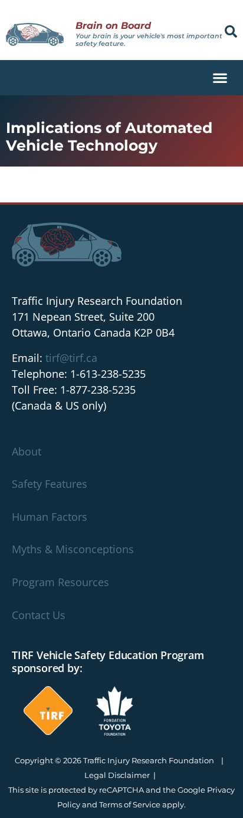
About (26, 451)
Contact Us (38, 615)
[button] (231, 31)
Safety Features (49, 484)
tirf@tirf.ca (71, 358)
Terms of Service (129, 804)
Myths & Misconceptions (73, 549)
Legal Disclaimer (117, 775)
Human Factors (49, 517)
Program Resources (60, 582)
